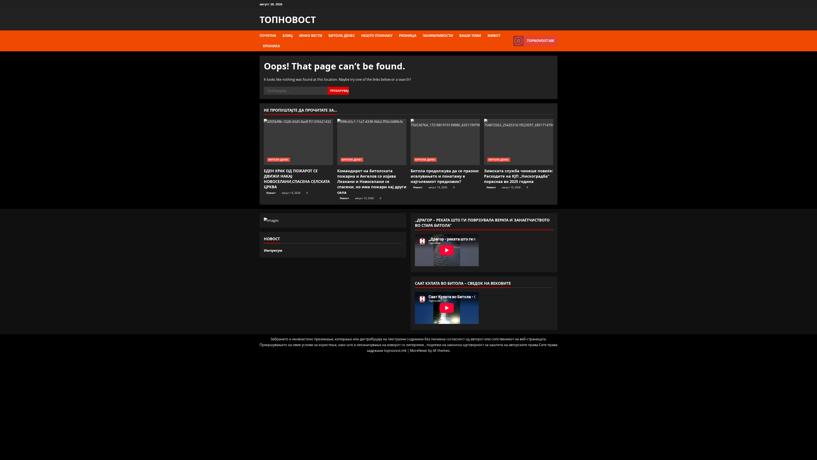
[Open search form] (508, 41)
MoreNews (418, 350)
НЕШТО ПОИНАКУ (377, 35)
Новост (271, 193)
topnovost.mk (540, 40)
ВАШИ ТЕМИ (470, 35)
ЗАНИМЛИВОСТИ (438, 35)
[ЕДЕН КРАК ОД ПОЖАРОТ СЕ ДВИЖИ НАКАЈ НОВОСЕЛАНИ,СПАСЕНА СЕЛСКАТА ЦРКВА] (298, 142)
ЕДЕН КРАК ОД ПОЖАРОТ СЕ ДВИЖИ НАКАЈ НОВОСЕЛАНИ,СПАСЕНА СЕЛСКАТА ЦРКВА (297, 179)
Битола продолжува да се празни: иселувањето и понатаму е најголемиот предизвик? (445, 176)
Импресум (273, 250)
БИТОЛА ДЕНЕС (342, 35)
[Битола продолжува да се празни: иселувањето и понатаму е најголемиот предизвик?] (445, 142)
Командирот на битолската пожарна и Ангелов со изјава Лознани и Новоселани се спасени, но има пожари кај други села (371, 181)
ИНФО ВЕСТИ (310, 35)
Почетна (268, 35)
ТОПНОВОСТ (288, 19)
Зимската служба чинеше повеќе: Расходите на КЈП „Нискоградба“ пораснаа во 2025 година (518, 176)
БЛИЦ (288, 35)
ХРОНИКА (271, 46)
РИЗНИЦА (407, 35)
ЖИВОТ (493, 35)
